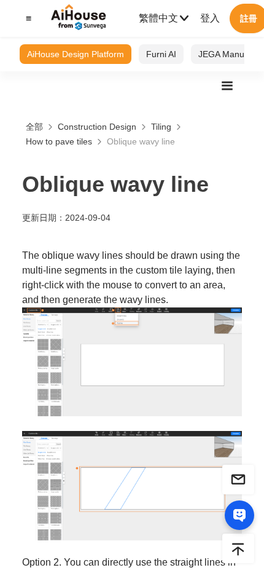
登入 (210, 18)
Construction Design (97, 127)
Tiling (161, 127)
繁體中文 (158, 18)
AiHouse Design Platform (75, 54)
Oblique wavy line (141, 141)
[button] (27, 18)
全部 (34, 127)
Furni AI (161, 54)
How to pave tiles (59, 141)
